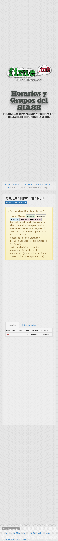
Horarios (12, 324)
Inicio (7, 184)
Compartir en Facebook (16, 202)
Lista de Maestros (16, 533)
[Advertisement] (29, 33)
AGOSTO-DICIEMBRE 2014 (36, 184)
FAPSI (16, 184)
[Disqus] (29, 381)
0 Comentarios (28, 324)
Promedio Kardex (41, 533)
